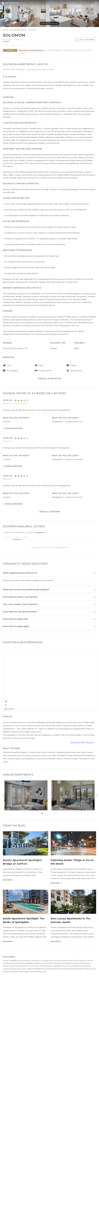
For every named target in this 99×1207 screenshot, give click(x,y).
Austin (5, 30)
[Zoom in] (6, 701)
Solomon (32, 30)
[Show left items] (2, 795)
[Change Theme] (2, 2)
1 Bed (17, 537)
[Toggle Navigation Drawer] (96, 3)
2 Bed (25, 537)
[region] (49, 679)
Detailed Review (12, 428)
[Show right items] (96, 795)
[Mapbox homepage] (9, 709)
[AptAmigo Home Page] (11, 3)
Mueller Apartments (18, 30)
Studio (8, 537)
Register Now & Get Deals (31, 50)
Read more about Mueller (82, 743)
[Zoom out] (6, 705)
